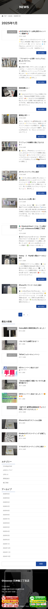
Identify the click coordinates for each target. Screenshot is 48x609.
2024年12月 (6, 548)
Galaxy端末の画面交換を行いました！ (32, 328)
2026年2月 (6, 506)
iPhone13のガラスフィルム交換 (30, 420)
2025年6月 (6, 523)
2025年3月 (6, 535)
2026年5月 (6, 502)
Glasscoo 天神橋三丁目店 (21, 606)
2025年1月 (6, 544)
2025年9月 (6, 510)
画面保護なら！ (24, 88)
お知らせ (5, 474)
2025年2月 (6, 540)
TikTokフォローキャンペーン (29, 354)
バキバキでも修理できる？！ (29, 341)
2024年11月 (6, 552)
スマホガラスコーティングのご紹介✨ (32, 447)
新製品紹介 (6, 478)
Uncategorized (7, 466)
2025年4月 (6, 531)
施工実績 (5, 482)
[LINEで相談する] (38, 601)
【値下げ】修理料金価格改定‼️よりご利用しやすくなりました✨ (32, 408)
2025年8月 (6, 515)
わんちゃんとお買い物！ (27, 199)
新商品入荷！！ (24, 115)
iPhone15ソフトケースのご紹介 (30, 285)
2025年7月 (6, 519)
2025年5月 (6, 527)
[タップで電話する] (10, 601)
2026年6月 (6, 498)
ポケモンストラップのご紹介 (29, 172)
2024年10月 (6, 556)
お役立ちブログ (7, 470)
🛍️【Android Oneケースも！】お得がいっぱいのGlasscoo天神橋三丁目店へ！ (32, 228)
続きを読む (41, 53)
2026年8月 (6, 494)
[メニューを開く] (34, 5)
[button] (43, 5)
